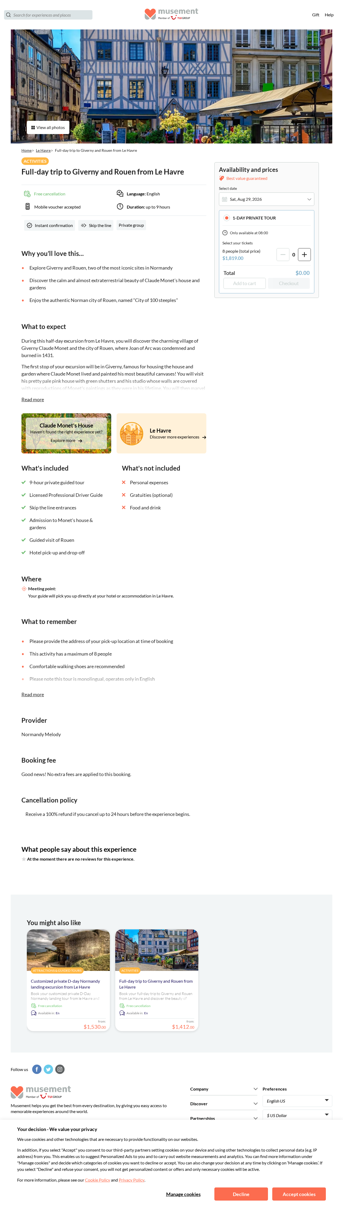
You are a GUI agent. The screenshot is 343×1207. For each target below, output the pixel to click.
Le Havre (43, 150)
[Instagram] (59, 1069)
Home (26, 150)
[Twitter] (47, 1069)
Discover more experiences (175, 436)
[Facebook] (36, 1069)
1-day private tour (254, 217)
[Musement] (171, 15)
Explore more (63, 440)
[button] (266, 217)
